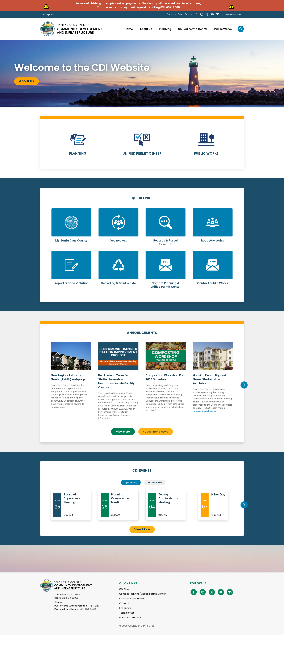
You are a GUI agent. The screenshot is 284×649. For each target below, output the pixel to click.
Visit (22, 81)
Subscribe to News (155, 431)
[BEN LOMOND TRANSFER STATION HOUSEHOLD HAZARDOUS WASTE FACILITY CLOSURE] (118, 384)
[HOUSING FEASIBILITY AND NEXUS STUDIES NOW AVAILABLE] (213, 384)
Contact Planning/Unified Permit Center (142, 594)
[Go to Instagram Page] (201, 14)
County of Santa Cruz (178, 14)
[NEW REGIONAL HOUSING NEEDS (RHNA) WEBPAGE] (71, 384)
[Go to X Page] (207, 14)
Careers (124, 603)
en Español (48, 14)
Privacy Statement (130, 617)
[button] (242, 5)
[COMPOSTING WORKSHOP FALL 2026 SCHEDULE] (166, 384)
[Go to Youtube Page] (212, 14)
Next (244, 385)
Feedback (125, 608)
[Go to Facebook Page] (196, 14)
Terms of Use (127, 612)
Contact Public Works (132, 598)
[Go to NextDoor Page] (218, 14)
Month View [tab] (155, 482)
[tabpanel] (142, 73)
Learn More (77, 146)
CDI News (124, 589)
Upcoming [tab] (131, 482)
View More (123, 431)
